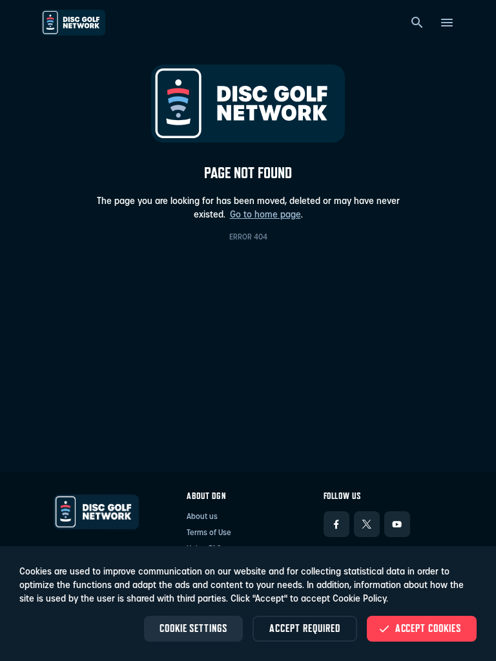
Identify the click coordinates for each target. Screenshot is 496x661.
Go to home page (265, 215)
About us (202, 517)
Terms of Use (209, 533)
